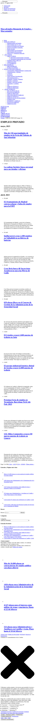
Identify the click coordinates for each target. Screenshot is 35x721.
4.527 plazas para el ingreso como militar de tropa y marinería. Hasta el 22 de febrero (17, 487)
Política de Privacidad (13, 634)
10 (14, 464)
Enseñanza (10, 75)
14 (19, 464)
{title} (2, 718)
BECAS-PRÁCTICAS (13, 90)
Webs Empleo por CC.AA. (14, 44)
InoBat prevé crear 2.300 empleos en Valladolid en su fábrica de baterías (18, 238)
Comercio (9, 73)
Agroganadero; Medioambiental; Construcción (19, 70)
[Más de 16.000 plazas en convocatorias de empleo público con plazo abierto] (5, 472)
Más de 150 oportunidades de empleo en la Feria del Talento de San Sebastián (18, 135)
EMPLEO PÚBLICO (12, 86)
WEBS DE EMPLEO (9, 42)
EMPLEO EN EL (5, 115)
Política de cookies (17, 547)
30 (23, 464)
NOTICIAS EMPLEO (13, 102)
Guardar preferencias (6, 716)
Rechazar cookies (10, 714)
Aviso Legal (7, 5)
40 (24, 464)
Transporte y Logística (13, 83)
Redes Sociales (11, 49)
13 (17, 464)
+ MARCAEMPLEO (9, 89)
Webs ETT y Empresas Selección (15, 53)
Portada (3, 118)
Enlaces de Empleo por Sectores (15, 46)
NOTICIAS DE (5, 107)
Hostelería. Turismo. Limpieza (15, 79)
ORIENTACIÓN (11, 62)
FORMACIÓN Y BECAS (14, 60)
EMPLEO (4, 110)
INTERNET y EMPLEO (13, 101)
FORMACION (11, 99)
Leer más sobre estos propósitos (15, 713)
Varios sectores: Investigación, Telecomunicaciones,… (15, 77)
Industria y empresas (12, 80)
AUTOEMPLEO (11, 63)
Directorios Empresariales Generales (19, 57)
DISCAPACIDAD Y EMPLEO (15, 95)
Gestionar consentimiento (7, 719)
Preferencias (19, 714)
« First (10, 464)
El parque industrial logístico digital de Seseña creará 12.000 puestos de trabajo (19, 368)
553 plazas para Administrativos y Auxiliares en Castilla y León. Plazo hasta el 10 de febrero (18, 494)
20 (21, 464)
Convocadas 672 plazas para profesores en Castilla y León (19, 499)
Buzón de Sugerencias (9, 8)
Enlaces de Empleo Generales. (15, 47)
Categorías (3, 519)
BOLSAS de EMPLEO (13, 92)
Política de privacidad (9, 10)
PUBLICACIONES (12, 67)
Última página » (30, 464)
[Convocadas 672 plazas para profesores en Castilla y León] (5, 498)
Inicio (5, 40)
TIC (8, 85)
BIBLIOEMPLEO (9, 65)
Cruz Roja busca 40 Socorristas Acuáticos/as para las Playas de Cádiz (17, 270)
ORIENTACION (11, 103)
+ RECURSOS (8, 54)
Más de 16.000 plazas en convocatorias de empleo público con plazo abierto (17, 565)
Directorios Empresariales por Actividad (20, 59)
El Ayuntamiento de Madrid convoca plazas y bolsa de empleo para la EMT (18, 204)
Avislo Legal (4, 634)
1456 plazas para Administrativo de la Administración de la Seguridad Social (18, 586)
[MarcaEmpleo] (9, 37)
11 (15, 464)
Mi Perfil (6, 7)
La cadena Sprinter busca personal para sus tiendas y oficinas (18, 168)
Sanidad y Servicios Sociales (14, 82)
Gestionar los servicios (18, 711)
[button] (17, 662)
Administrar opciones (6, 711)
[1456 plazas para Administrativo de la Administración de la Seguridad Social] (5, 479)
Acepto (3, 714)
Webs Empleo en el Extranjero (15, 50)
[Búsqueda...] (1, 13)
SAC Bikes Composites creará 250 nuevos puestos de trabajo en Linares (18, 436)
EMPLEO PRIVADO (13, 88)
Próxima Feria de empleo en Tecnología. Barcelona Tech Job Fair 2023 (17, 402)
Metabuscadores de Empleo (14, 43)
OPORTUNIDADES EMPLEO (12, 69)
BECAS (5, 113)
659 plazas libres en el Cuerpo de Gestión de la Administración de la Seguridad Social (18, 304)
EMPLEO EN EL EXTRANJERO (16, 98)
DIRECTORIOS (11, 56)
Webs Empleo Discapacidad (14, 52)
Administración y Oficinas (14, 72)
